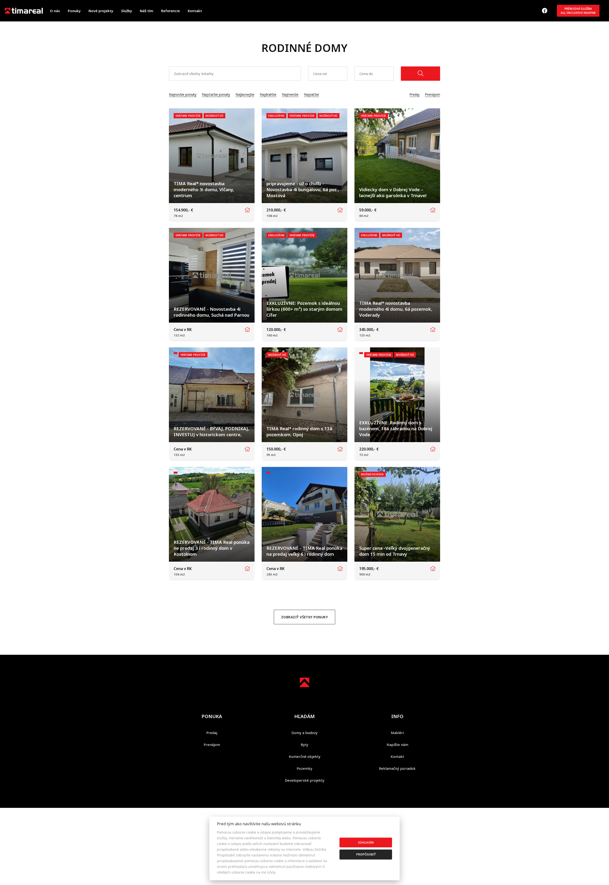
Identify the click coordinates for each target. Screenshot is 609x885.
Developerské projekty (304, 780)
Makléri (397, 732)
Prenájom (432, 94)
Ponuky (74, 10)
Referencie (170, 10)
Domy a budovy (304, 732)
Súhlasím (366, 842)
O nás (55, 10)
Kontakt (195, 10)
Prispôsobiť (366, 854)
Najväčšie (311, 94)
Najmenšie (290, 94)
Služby (126, 10)
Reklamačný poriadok (397, 768)
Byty (304, 744)
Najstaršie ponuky (216, 94)
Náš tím (146, 10)
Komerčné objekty (304, 756)
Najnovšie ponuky (182, 94)
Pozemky (304, 768)
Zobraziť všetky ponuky (304, 617)
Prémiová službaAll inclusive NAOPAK (578, 11)
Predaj (414, 94)
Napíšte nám (397, 744)
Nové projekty (100, 10)
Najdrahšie (268, 94)
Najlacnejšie (245, 94)
